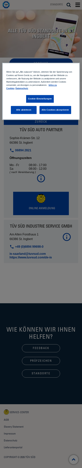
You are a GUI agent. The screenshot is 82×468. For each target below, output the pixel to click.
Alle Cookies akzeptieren (55, 110)
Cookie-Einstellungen (40, 99)
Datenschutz (21, 88)
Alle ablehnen (23, 110)
